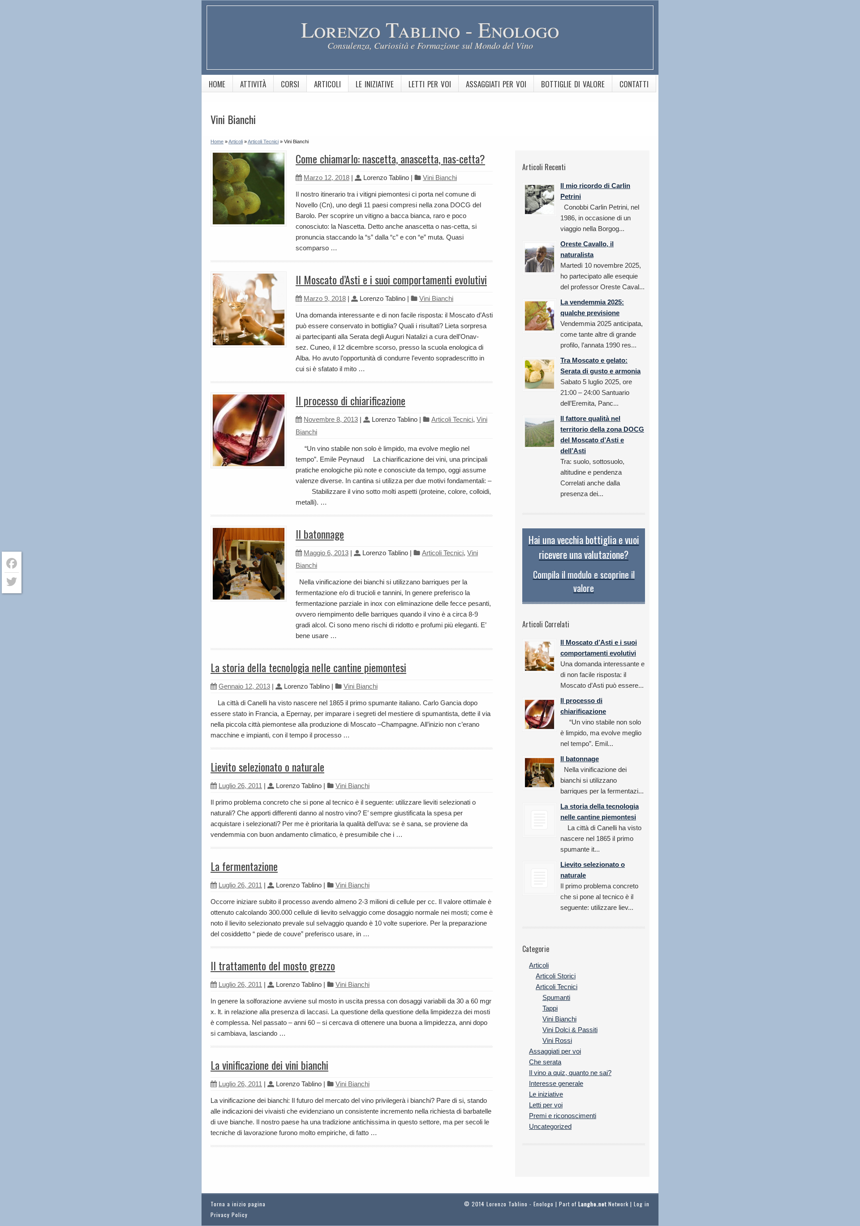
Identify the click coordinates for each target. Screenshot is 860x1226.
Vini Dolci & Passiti (570, 1029)
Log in (641, 1204)
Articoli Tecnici (452, 419)
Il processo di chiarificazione (350, 400)
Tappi (550, 1008)
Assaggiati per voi (496, 84)
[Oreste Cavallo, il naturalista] (539, 257)
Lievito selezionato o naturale (267, 767)
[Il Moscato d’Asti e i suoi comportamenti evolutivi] (539, 656)
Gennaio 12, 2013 (244, 686)
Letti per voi (429, 84)
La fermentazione (244, 866)
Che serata (545, 1062)
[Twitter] (11, 582)
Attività (253, 84)
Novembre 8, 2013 (331, 419)
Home (217, 84)
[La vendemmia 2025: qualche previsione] (539, 316)
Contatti (634, 84)
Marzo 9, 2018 (325, 298)
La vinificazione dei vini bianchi (269, 1065)
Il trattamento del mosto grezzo (273, 965)
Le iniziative (375, 84)
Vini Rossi (557, 1040)
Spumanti (556, 997)
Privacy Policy (229, 1214)
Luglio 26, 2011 (240, 785)
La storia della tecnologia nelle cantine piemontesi (308, 667)
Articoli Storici (556, 976)
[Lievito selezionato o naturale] (539, 878)
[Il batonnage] (539, 772)
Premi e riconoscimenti (562, 1115)
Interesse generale (556, 1083)
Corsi (290, 84)
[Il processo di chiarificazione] (539, 714)
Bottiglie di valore (573, 84)
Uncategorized (550, 1126)
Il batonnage (320, 534)
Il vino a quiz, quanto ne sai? (570, 1072)
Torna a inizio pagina (238, 1204)
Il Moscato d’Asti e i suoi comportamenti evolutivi (391, 279)
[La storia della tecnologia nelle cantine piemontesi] (539, 820)
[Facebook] (11, 563)
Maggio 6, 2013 (326, 553)
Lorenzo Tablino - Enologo (430, 29)
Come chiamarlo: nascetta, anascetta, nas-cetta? (390, 158)
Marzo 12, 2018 (326, 177)
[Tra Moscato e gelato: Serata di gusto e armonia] (539, 374)
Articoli (327, 84)
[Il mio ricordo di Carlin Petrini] (539, 199)
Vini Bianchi (440, 177)
